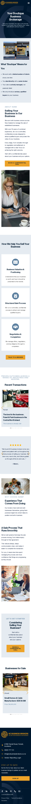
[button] (28, 2)
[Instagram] (11, 791)
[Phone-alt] (15, 791)
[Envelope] (19, 791)
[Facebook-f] (2, 791)
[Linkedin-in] (6, 791)
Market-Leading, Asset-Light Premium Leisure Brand (16, 701)
